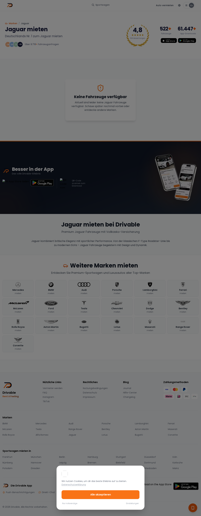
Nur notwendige (69, 503)
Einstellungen (132, 503)
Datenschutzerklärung (74, 484)
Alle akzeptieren (100, 494)
